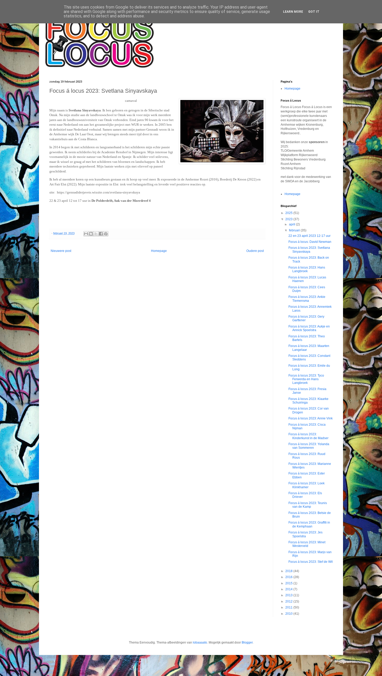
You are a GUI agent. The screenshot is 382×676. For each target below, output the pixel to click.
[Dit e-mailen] (86, 233)
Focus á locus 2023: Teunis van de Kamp (307, 504)
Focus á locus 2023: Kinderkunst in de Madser (308, 436)
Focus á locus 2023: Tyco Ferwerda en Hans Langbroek (306, 379)
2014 (289, 589)
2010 (289, 613)
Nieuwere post (61, 251)
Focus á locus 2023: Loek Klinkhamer (306, 485)
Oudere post (255, 251)
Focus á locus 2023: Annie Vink (310, 418)
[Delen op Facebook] (100, 233)
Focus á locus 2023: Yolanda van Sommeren (308, 446)
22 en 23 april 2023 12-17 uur (309, 236)
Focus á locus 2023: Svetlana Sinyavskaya (309, 249)
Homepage (159, 251)
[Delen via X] (95, 233)
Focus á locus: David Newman (309, 242)
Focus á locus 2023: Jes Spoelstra (305, 534)
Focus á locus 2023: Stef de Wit (310, 562)
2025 (289, 213)
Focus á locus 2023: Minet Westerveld (306, 544)
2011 (289, 607)
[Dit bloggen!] (91, 233)
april (292, 224)
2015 (289, 583)
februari (295, 230)
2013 (289, 595)
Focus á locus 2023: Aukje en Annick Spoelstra (309, 328)
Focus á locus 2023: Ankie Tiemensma (306, 298)
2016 (289, 577)
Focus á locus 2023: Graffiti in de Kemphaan (309, 524)
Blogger (247, 642)
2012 (289, 601)
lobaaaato (200, 642)
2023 (289, 219)
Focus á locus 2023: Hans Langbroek (306, 269)
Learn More (293, 12)
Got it (313, 12)
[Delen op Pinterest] (105, 233)
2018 (289, 571)
